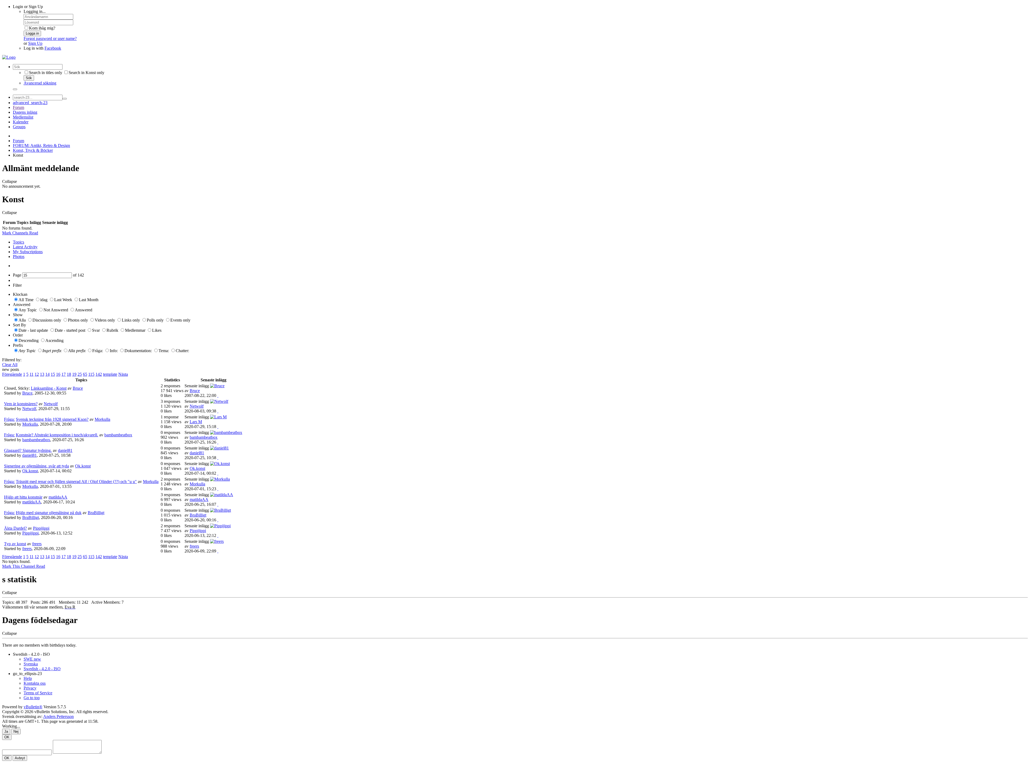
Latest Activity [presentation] (25, 247)
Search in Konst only (86, 72)
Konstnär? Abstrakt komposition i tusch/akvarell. (57, 435)
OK (6, 737)
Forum (18, 107)
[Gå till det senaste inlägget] (217, 395)
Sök (29, 78)
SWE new (32, 659)
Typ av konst (15, 543)
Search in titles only (45, 72)
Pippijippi (41, 528)
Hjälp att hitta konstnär (23, 497)
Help (28, 678)
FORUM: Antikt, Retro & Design (41, 145)
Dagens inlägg (25, 112)
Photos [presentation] (18, 256)
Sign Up (35, 43)
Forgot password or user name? (50, 38)
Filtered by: (11, 359)
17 (63, 374)
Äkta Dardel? (15, 528)
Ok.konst (83, 466)
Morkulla (102, 419)
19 (74, 374)
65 (85, 374)
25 (80, 374)
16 (58, 374)
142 (98, 374)
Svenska (31, 664)
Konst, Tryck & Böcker (33, 150)
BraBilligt (96, 512)
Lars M (196, 421)
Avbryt (20, 758)
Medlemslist (23, 117)
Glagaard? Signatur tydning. (28, 450)
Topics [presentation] (18, 242)
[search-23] (64, 98)
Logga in (32, 33)
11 (32, 374)
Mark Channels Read (20, 233)
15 (53, 374)
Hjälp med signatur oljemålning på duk (49, 512)
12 (37, 374)
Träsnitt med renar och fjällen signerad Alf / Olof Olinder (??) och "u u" (76, 481)
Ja (6, 731)
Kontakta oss (35, 683)
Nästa (123, 374)
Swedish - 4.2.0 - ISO (31, 654)
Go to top (32, 697)
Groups (19, 126)
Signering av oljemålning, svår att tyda (36, 466)
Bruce (78, 388)
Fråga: (9, 419)
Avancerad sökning (40, 83)
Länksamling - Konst (49, 388)
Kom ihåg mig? (42, 28)
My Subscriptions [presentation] (28, 251)
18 (69, 374)
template (110, 374)
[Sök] (15, 89)
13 (42, 374)
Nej (16, 731)
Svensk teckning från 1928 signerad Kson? (52, 419)
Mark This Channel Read (23, 566)
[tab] (520, 242)
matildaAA (58, 497)
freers (37, 543)
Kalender (20, 122)
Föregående (12, 374)
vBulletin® (33, 707)
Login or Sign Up (28, 6)
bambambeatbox (118, 435)
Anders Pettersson (58, 716)
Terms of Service (38, 693)
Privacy (30, 688)
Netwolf (51, 403)
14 (47, 374)
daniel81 (65, 450)
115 (91, 374)
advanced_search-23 (30, 102)
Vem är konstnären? (21, 403)
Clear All (9, 364)
